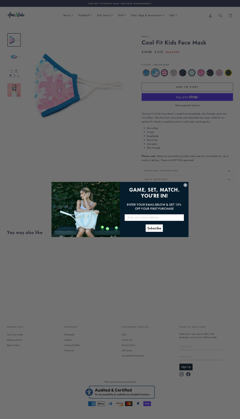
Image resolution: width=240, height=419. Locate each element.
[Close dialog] (185, 185)
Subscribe (154, 228)
